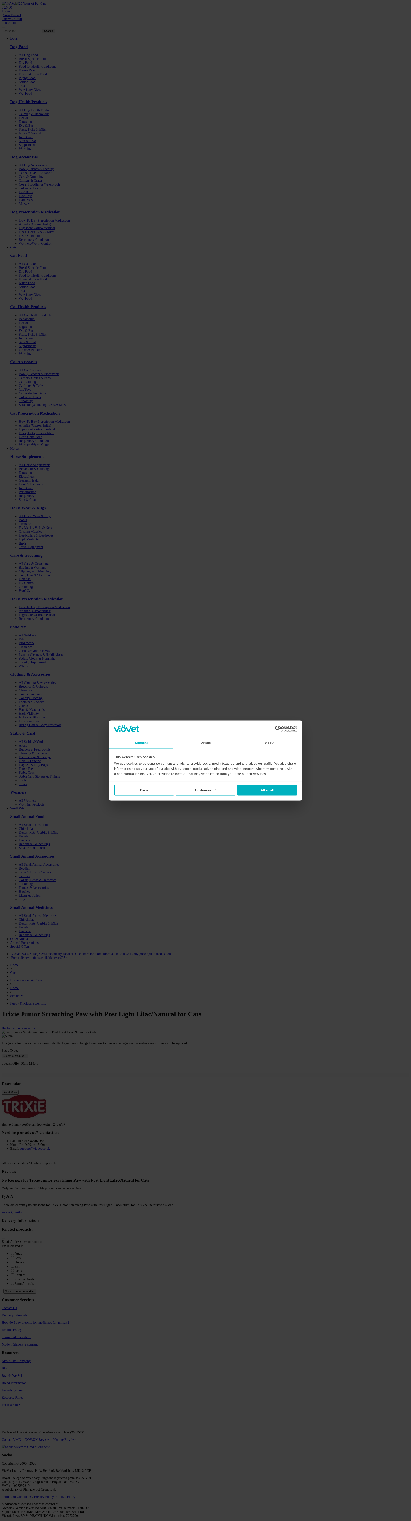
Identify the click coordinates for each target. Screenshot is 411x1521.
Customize (203, 790)
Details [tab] (205, 743)
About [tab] (269, 743)
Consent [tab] (141, 743)
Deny (144, 790)
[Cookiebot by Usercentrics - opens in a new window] (278, 729)
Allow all (267, 790)
